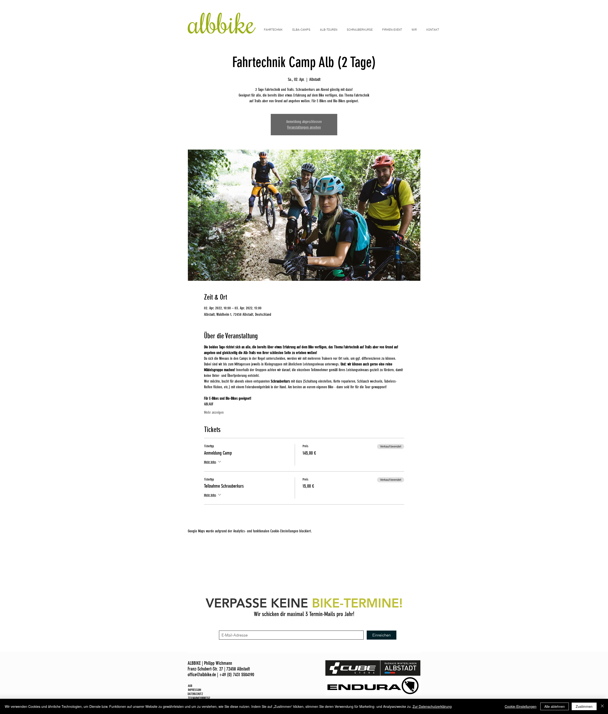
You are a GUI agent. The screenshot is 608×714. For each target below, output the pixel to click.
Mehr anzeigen (214, 412)
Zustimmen (584, 706)
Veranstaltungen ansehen (304, 127)
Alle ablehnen (554, 706)
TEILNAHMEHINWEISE (199, 698)
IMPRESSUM (194, 690)
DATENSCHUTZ (195, 694)
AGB (190, 686)
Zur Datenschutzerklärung (432, 706)
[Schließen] (602, 706)
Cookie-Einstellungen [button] (521, 706)
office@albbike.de (202, 674)
